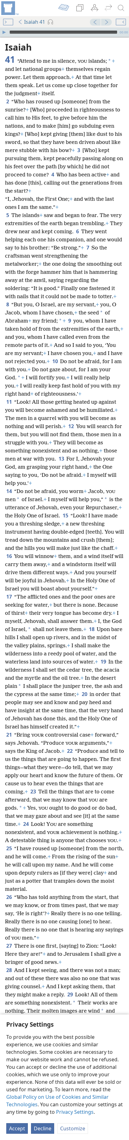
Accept (17, 1128)
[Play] (4, 32)
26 (9, 897)
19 (104, 661)
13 (62, 458)
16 (9, 556)
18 (92, 629)
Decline (42, 1128)
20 (85, 694)
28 (9, 970)
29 (70, 994)
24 (26, 824)
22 (70, 751)
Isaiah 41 (34, 21)
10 (55, 361)
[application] (64, 32)
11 (9, 401)
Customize (72, 1128)
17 (9, 596)
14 (9, 491)
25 (9, 848)
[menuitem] (9, 8)
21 (9, 734)
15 (66, 515)
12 (71, 426)
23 (33, 791)
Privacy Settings (75, 1111)
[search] (121, 8)
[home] (9, 8)
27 (9, 945)
